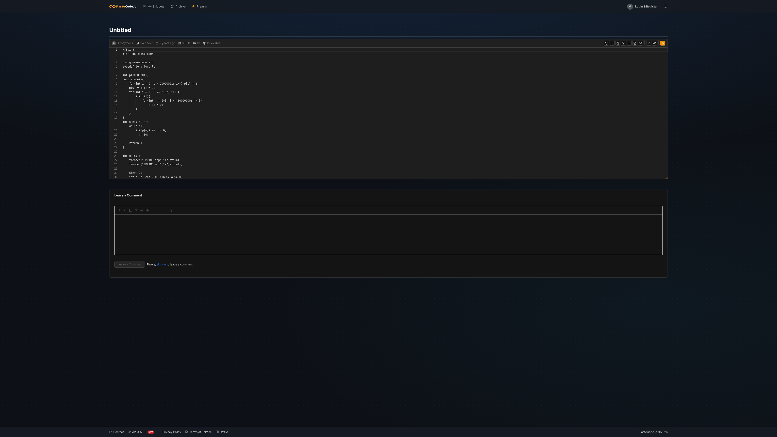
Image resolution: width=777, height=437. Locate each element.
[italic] (124, 210)
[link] (147, 210)
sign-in (161, 264)
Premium (202, 6)
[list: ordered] (156, 210)
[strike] (136, 210)
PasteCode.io (648, 432)
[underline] (130, 210)
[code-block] (141, 210)
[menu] (388, 6)
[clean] (170, 210)
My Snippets (156, 6)
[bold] (119, 210)
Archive (181, 6)
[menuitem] (124, 6)
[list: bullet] (162, 210)
